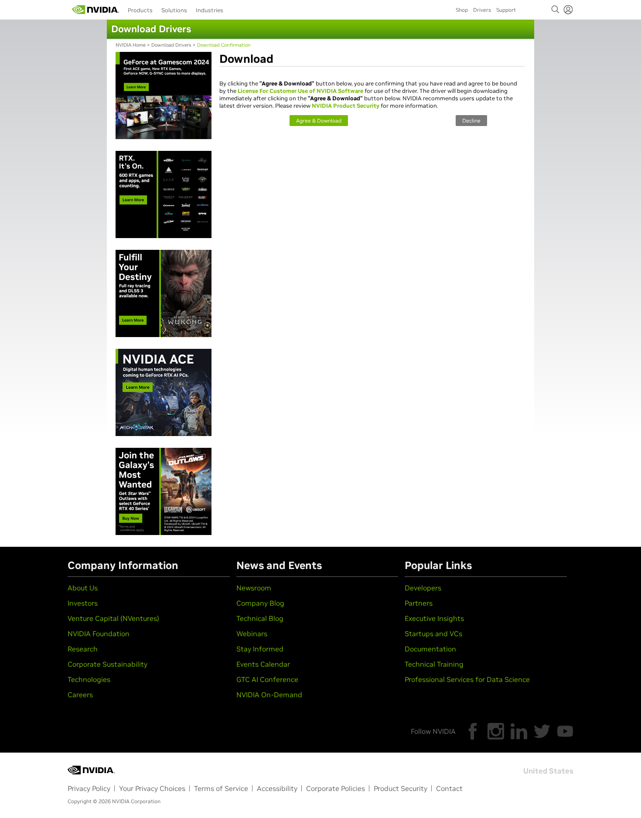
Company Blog (260, 603)
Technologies (89, 679)
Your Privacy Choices (152, 788)
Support (506, 10)
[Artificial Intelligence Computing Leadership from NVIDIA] (95, 9)
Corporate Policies (335, 788)
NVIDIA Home (131, 45)
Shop (462, 10)
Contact (449, 788)
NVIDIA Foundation (99, 633)
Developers (423, 587)
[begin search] (555, 9)
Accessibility (277, 788)
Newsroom (253, 587)
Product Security (400, 788)
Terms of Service (221, 788)
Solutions (174, 10)
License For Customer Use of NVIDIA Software (300, 91)
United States (548, 771)
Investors (83, 603)
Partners (419, 603)
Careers (80, 694)
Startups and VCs (433, 633)
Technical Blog (259, 618)
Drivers (482, 10)
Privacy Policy (89, 788)
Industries (209, 10)
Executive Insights (434, 618)
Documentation (430, 648)
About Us (83, 587)
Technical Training (434, 664)
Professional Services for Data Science (467, 679)
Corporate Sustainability (107, 664)
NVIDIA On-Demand (269, 694)
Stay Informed (259, 648)
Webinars (251, 633)
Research (83, 648)
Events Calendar (263, 664)
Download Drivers (171, 45)
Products (140, 10)
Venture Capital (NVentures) (113, 618)
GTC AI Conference (267, 679)
